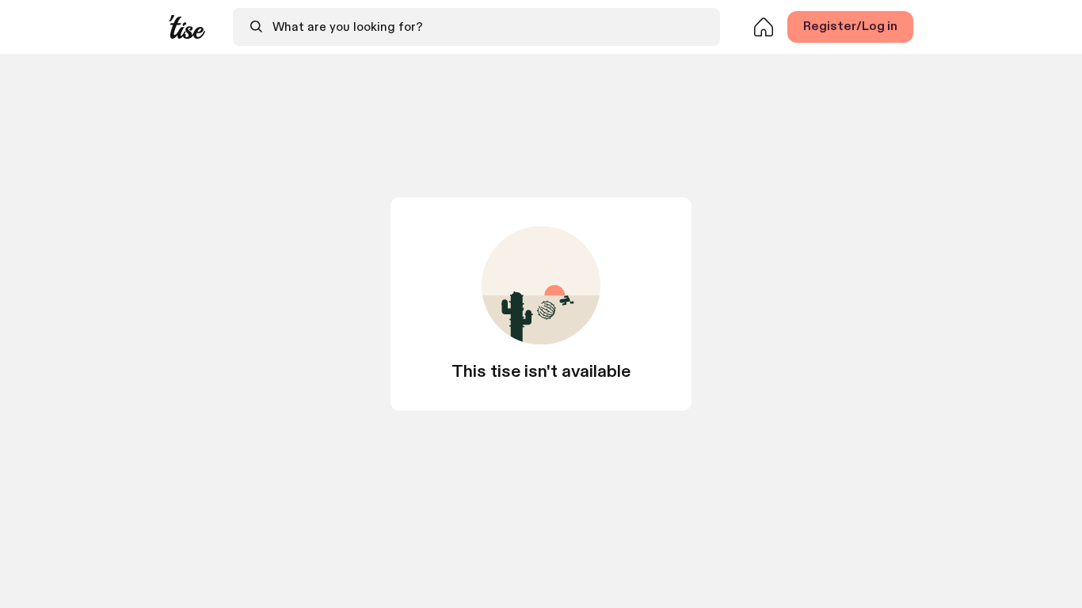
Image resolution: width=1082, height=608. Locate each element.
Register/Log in (850, 26)
